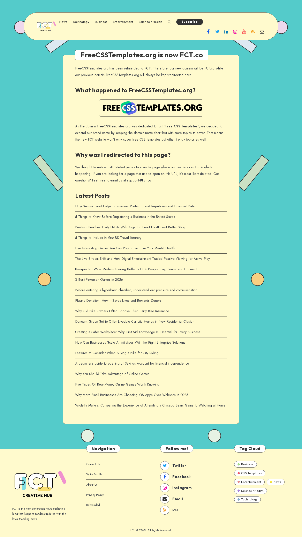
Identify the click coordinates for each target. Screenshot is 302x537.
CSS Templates (251, 473)
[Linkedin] (226, 31)
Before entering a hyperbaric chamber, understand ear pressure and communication (136, 290)
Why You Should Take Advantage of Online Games (112, 374)
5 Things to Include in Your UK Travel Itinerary (108, 237)
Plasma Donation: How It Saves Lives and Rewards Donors (118, 300)
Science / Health (150, 22)
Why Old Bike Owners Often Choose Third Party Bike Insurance (122, 311)
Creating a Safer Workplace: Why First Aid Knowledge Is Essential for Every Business (137, 332)
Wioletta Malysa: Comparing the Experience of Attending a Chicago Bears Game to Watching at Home (150, 405)
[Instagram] (235, 31)
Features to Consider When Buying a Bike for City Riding (116, 353)
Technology (81, 22)
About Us (91, 485)
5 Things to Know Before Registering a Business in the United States (125, 216)
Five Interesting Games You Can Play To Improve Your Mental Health (125, 248)
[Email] (261, 31)
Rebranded (93, 505)
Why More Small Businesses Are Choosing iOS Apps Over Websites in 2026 (131, 395)
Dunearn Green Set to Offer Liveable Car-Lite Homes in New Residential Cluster (134, 321)
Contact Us (93, 464)
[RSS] (253, 31)
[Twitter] (217, 31)
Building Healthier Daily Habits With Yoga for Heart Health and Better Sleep (130, 227)
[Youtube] (244, 31)
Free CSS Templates (181, 126)
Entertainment (123, 22)
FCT (147, 68)
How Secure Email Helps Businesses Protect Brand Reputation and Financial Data (135, 206)
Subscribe (190, 22)
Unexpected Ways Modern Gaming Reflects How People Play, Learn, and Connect (136, 269)
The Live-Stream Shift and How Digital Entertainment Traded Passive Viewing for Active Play (142, 258)
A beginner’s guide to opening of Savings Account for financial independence (132, 363)
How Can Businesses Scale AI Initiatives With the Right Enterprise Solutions (130, 342)
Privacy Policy (95, 495)
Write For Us (94, 474)
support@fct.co (139, 180)
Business (101, 22)
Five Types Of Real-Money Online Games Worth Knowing (117, 384)
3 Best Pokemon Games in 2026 (99, 279)
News (63, 22)
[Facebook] (208, 31)
